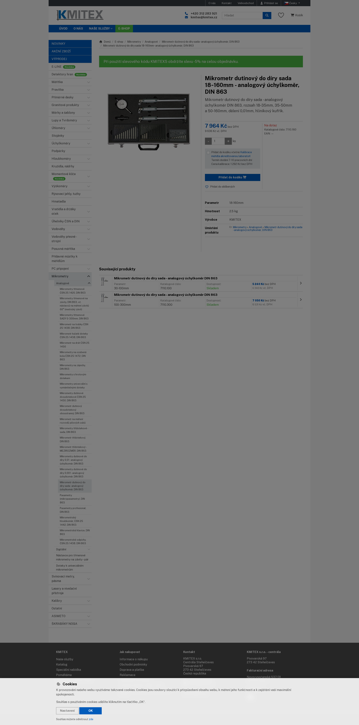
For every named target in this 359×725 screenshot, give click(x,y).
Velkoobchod (246, 3)
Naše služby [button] (99, 28)
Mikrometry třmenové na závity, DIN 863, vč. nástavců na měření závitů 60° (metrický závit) (74, 304)
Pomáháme (64, 675)
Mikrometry (134, 41)
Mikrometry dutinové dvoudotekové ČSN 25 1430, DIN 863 (73, 397)
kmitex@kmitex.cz (204, 17)
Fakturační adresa (260, 670)
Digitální (61, 549)
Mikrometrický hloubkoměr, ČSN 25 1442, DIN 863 (71, 521)
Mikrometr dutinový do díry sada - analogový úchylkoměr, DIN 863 (72, 486)
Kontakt (227, 3)
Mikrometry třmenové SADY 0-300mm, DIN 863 (74, 317)
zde (91, 719)
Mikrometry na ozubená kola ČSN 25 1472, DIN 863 (73, 356)
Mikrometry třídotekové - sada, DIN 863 (74, 430)
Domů (107, 41)
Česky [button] (293, 3)
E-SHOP (124, 28)
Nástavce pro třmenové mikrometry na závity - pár (72, 557)
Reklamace (127, 675)
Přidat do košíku (231, 177)
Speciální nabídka (68, 670)
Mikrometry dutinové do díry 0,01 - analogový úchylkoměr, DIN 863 (73, 460)
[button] (89, 82)
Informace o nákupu (134, 659)
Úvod (63, 28)
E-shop (119, 41)
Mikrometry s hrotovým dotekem (73, 376)
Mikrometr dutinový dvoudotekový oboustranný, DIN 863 (72, 410)
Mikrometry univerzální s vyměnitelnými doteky (74, 385)
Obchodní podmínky (133, 664)
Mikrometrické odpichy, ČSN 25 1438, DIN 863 (73, 541)
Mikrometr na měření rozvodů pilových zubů (73, 421)
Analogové (62, 283)
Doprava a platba (132, 670)
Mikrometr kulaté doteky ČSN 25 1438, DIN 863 (74, 335)
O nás (212, 3)
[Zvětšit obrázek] (148, 120)
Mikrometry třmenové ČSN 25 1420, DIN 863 (73, 291)
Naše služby (64, 659)
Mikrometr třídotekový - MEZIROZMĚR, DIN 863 (73, 449)
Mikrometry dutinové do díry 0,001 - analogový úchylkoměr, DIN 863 (73, 473)
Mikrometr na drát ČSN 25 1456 (74, 344)
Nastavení (67, 710)
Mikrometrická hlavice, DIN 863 (75, 532)
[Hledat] (267, 15)
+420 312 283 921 (204, 13)
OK (90, 710)
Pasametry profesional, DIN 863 (73, 510)
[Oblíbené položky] (281, 15)
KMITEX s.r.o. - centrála (264, 652)
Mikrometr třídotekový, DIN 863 (73, 439)
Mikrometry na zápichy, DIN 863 (73, 367)
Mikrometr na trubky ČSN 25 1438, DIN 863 (74, 326)
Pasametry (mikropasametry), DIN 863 (72, 499)
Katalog (61, 664)
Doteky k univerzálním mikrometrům (70, 567)
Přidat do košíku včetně (231, 158)
